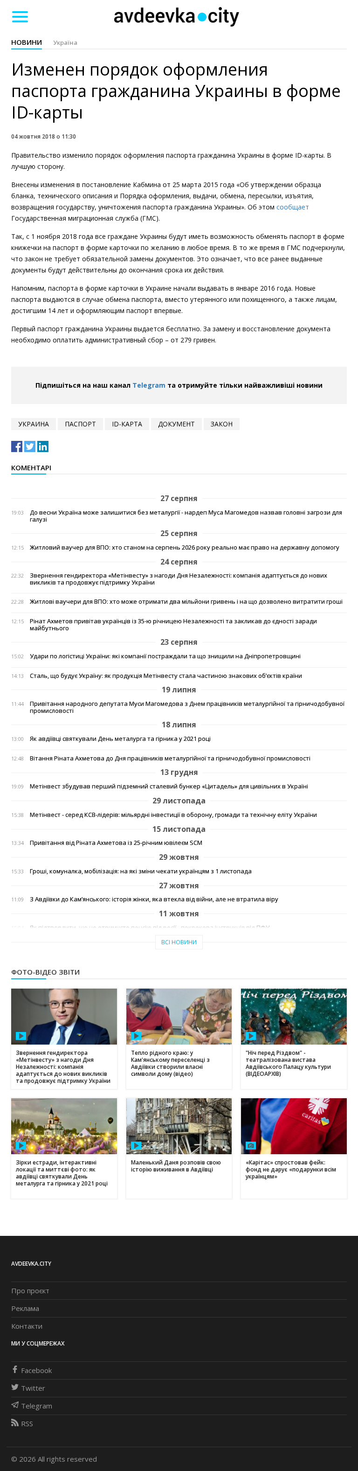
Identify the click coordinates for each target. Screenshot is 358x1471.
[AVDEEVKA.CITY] (176, 16)
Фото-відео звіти (45, 971)
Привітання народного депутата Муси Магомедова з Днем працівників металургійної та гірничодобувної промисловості (187, 707)
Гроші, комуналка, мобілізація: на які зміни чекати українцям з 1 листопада (141, 871)
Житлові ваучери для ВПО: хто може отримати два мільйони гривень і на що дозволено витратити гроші (186, 601)
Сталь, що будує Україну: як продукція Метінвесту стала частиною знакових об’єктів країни (166, 675)
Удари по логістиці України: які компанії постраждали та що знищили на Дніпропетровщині (165, 656)
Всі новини (179, 942)
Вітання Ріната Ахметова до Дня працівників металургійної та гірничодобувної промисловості (170, 758)
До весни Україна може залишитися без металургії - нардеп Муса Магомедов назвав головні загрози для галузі (186, 516)
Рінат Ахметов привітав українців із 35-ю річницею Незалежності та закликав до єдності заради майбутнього (173, 625)
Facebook (36, 1370)
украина (33, 423)
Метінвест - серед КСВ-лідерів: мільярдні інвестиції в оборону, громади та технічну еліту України (173, 814)
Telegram (148, 385)
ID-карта (127, 423)
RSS (27, 1423)
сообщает (292, 206)
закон (222, 423)
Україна (65, 42)
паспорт (80, 423)
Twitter (33, 1388)
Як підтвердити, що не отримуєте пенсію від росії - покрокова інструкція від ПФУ (149, 927)
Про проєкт (30, 1290)
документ (176, 423)
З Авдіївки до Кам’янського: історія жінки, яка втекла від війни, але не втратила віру (154, 899)
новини (26, 42)
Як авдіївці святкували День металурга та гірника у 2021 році (120, 738)
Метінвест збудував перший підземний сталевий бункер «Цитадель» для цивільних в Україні (169, 786)
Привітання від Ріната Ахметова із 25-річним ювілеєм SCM (116, 842)
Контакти (26, 1326)
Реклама (25, 1308)
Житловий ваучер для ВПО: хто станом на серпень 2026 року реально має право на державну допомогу (184, 547)
